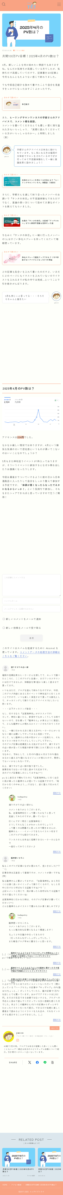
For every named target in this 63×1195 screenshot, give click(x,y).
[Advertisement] (31, 342)
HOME (4, 1185)
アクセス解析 (20, 50)
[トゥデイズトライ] (32, 5)
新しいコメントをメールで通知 (23, 619)
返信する (57, 792)
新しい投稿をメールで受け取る (23, 627)
